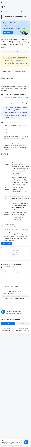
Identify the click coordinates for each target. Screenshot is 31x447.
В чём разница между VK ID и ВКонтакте (16, 51)
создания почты (22, 97)
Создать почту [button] (7, 243)
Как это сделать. (21, 184)
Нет (23, 323)
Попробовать (8, 32)
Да (8, 323)
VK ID (2, 88)
